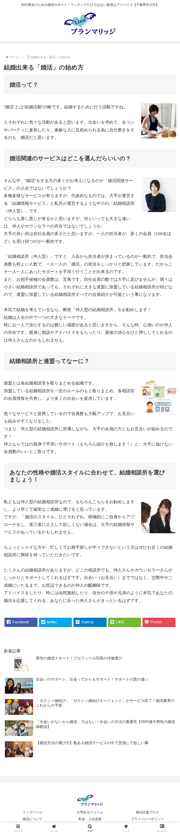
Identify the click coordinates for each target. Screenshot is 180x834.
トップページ (32, 812)
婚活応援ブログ (147, 812)
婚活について (32, 819)
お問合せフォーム (90, 812)
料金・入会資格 (90, 819)
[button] (166, 680)
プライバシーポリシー (147, 819)
